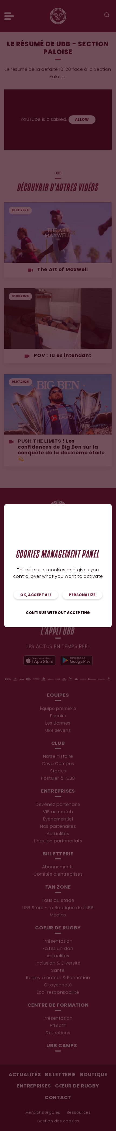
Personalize (82, 595)
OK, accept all (36, 595)
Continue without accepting (58, 613)
